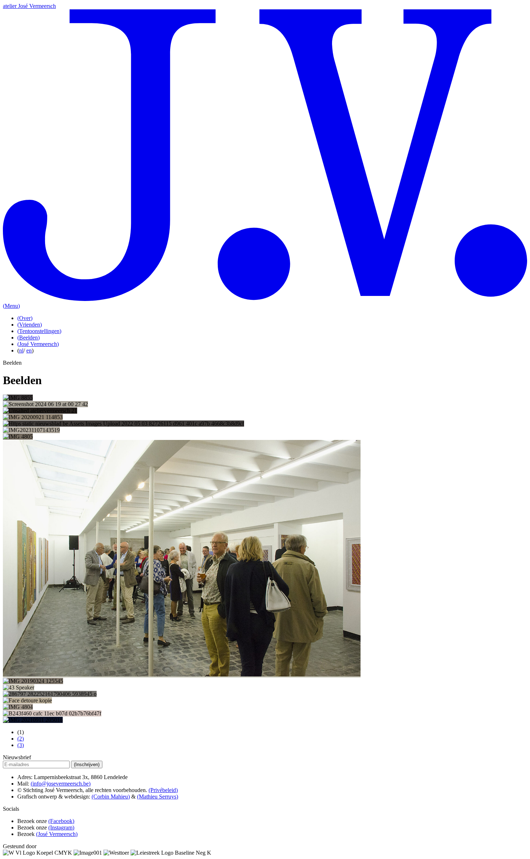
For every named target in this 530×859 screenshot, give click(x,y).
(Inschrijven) (87, 764)
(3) (20, 745)
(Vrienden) (29, 324)
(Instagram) (61, 827)
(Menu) (11, 306)
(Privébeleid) (163, 790)
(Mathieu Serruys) (157, 796)
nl (21, 350)
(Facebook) (61, 821)
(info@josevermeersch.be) (60, 784)
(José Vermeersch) (38, 344)
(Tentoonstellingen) (39, 331)
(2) (20, 739)
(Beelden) (28, 337)
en (29, 350)
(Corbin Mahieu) (111, 796)
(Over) (24, 318)
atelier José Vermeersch (29, 6)
